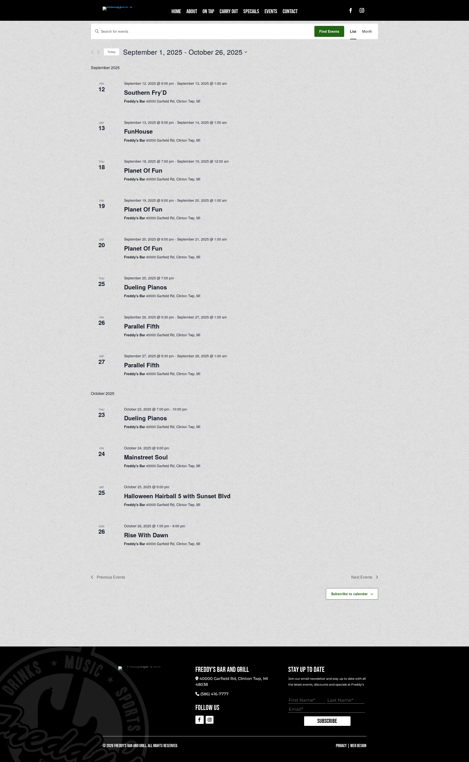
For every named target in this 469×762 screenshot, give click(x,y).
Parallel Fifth (142, 326)
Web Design (358, 745)
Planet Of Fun (143, 170)
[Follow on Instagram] (361, 10)
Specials (251, 12)
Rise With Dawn (146, 535)
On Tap (208, 12)
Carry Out (229, 12)
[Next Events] (98, 52)
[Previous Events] (92, 52)
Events (271, 12)
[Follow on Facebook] (350, 10)
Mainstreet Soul (146, 457)
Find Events (329, 31)
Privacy (341, 745)
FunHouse (138, 131)
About (191, 12)
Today (111, 52)
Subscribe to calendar (349, 593)
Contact (290, 12)
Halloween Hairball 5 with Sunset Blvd (177, 496)
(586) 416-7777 (214, 694)
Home (176, 12)
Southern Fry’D (145, 92)
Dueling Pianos (145, 287)
